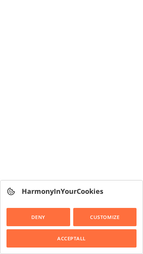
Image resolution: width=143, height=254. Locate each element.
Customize (104, 217)
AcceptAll (71, 238)
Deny (38, 217)
